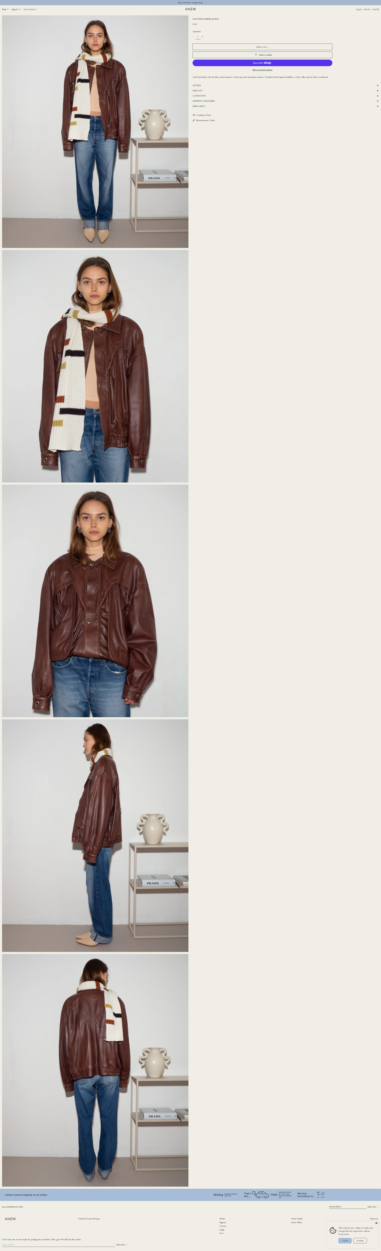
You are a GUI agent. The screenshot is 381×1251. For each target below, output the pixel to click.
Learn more (343, 1234)
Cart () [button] (375, 9)
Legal (221, 1229)
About (222, 1218)
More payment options (263, 69)
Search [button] (367, 9)
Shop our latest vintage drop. (190, 2)
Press (221, 1233)
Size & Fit (197, 90)
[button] (95, 131)
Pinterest (374, 1218)
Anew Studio (297, 1218)
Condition (199, 95)
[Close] (376, 1223)
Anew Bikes (296, 1222)
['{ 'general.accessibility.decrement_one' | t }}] (193, 37)
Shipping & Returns (203, 101)
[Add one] (202, 37)
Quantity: (197, 31)
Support (222, 1222)
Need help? (199, 106)
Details (197, 85)
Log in (359, 9)
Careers (223, 1226)
